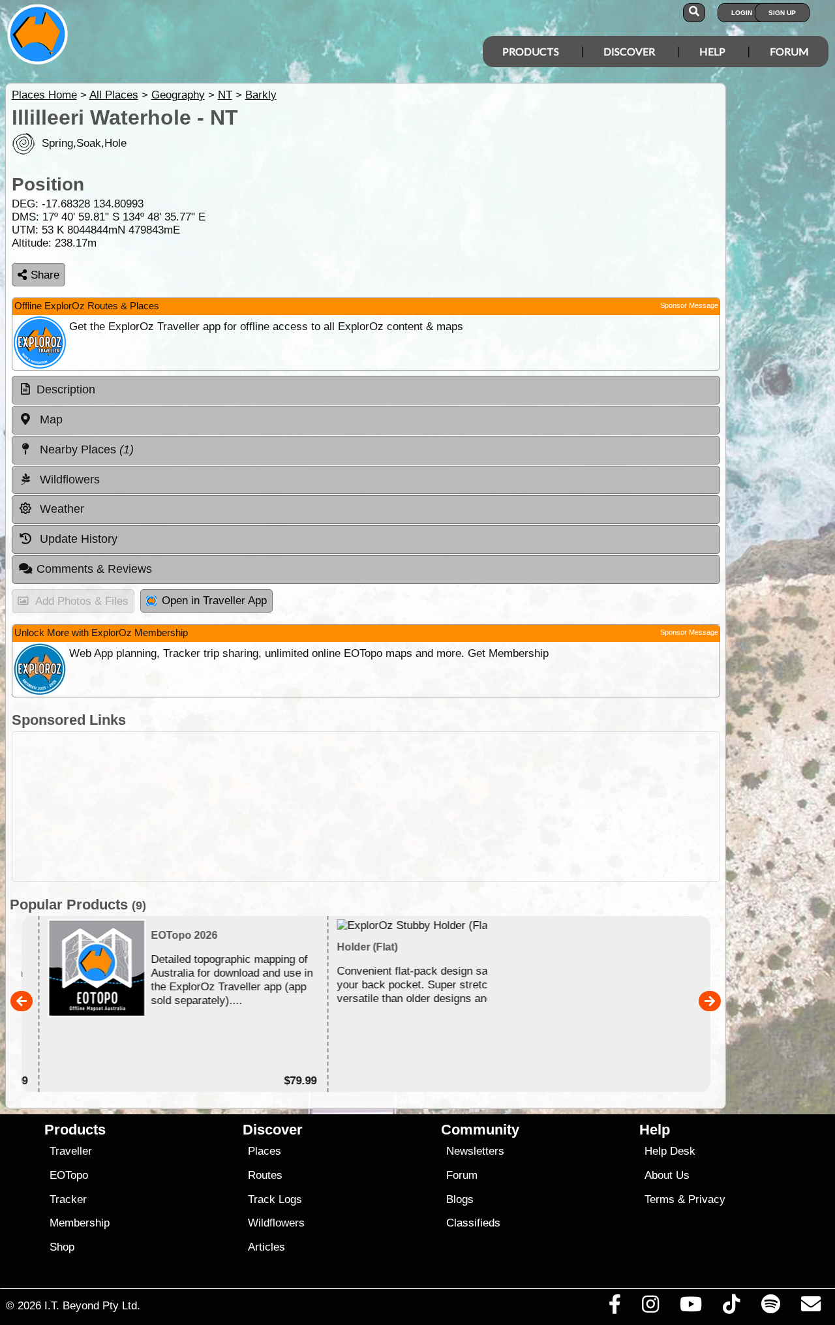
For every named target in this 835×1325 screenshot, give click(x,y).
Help (712, 51)
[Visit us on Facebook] (614, 1307)
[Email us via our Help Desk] (810, 1307)
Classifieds (473, 1223)
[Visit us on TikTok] (731, 1307)
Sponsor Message (689, 305)
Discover (629, 51)
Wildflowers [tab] (68, 479)
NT (225, 95)
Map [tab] (50, 419)
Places (264, 1151)
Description (66, 389)
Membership (80, 1223)
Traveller (71, 1151)
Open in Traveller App (214, 600)
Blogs (460, 1199)
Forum (789, 51)
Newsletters (475, 1151)
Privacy (706, 1199)
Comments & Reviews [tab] (94, 568)
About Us (667, 1175)
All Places (113, 95)
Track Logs (275, 1199)
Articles (266, 1247)
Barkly (261, 95)
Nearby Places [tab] (85, 449)
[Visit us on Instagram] (650, 1307)
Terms (660, 1199)
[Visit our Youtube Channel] (691, 1307)
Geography (178, 95)
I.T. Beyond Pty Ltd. (92, 1305)
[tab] (366, 390)
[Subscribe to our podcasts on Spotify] (770, 1307)
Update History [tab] (77, 538)
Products (530, 51)
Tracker (68, 1199)
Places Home (44, 95)
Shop (62, 1247)
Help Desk (670, 1151)
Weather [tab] (60, 508)
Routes (265, 1175)
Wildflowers (276, 1223)
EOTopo (69, 1175)
